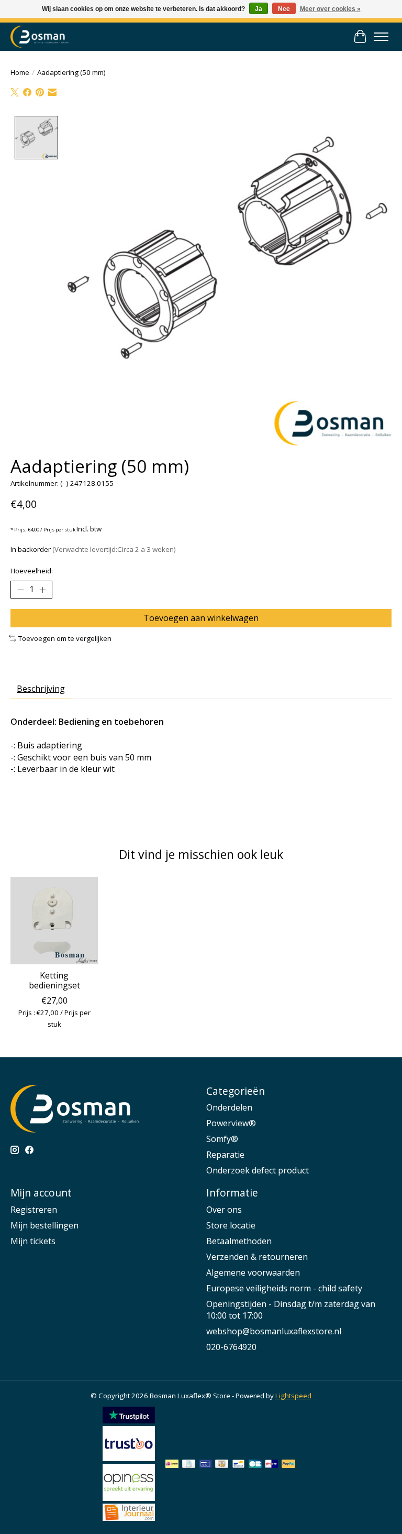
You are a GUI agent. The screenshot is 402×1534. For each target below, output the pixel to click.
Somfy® (222, 1139)
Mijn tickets (32, 1241)
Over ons (224, 1209)
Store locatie (230, 1225)
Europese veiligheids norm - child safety (284, 1288)
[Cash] (221, 1465)
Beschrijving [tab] (41, 688)
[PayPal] (288, 1465)
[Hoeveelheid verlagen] (20, 589)
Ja (258, 9)
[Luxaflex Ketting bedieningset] (54, 920)
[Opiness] (129, 1498)
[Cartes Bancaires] (255, 1465)
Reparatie (225, 1154)
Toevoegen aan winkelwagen (201, 618)
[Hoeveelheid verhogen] (42, 589)
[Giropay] (271, 1465)
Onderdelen (229, 1107)
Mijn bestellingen (44, 1225)
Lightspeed (293, 1395)
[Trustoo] (129, 1458)
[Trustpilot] (129, 1420)
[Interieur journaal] (129, 1518)
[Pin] (205, 1465)
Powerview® (231, 1123)
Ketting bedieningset (54, 980)
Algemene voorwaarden (253, 1272)
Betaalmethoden (239, 1241)
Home (19, 72)
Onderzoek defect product (257, 1170)
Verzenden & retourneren (257, 1257)
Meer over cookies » (330, 9)
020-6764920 (231, 1347)
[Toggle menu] (381, 36)
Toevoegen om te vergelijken (64, 638)
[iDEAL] (171, 1465)
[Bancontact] (238, 1465)
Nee (284, 9)
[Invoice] (188, 1465)
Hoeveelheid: (31, 570)
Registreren (33, 1209)
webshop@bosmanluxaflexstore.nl (273, 1331)
